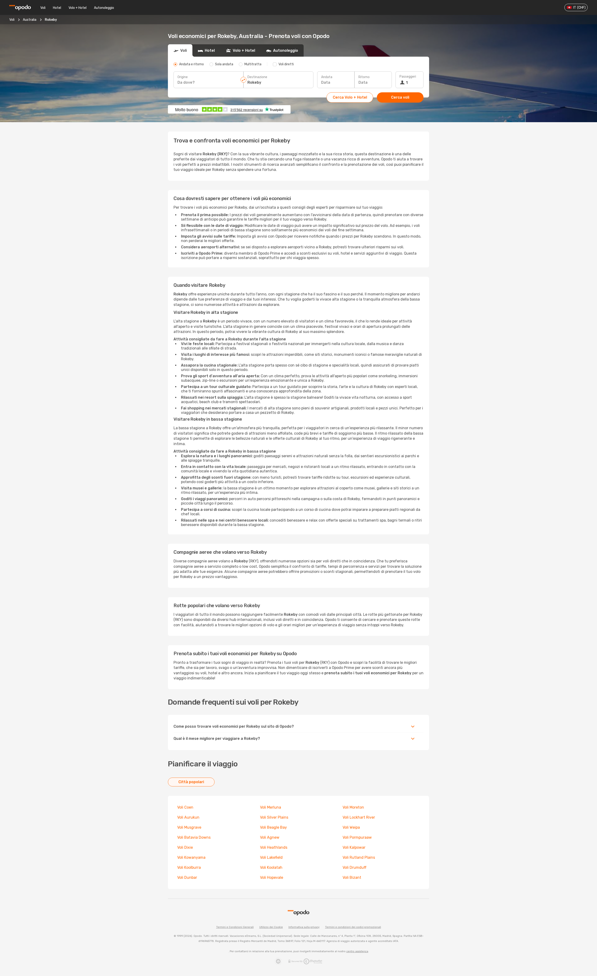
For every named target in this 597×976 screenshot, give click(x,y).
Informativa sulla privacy (303, 927)
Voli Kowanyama (191, 857)
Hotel (57, 8)
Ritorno (364, 77)
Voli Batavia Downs (194, 837)
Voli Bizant (352, 877)
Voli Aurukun (188, 817)
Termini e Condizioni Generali (235, 927)
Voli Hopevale (271, 877)
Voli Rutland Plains (359, 857)
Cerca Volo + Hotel (350, 97)
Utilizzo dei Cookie (271, 927)
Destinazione (257, 77)
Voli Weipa (351, 827)
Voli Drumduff (354, 867)
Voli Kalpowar (354, 847)
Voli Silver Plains (274, 817)
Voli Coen (185, 807)
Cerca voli (400, 97)
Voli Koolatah (271, 867)
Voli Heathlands (273, 847)
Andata (326, 77)
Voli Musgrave (189, 827)
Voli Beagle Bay (273, 827)
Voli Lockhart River (359, 817)
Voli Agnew (269, 837)
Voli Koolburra (189, 867)
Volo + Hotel (78, 8)
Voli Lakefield (271, 857)
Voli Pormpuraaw (357, 837)
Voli (42, 8)
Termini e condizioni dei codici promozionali (353, 927)
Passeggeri (407, 77)
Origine (182, 77)
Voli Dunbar (187, 877)
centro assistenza (357, 951)
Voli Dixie (185, 847)
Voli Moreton (353, 807)
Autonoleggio (104, 8)
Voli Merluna (270, 807)
